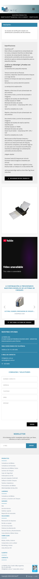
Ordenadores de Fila (7, 476)
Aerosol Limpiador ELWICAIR (10, 478)
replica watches (24, 123)
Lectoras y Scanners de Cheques (11, 499)
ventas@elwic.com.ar (8, 360)
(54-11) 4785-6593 (13, 350)
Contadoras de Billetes (8, 463)
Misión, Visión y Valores (8, 540)
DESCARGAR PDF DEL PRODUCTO (19, 178)
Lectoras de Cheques (8, 471)
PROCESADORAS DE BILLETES (10, 488)
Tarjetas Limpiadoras (8, 483)
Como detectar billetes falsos (10, 533)
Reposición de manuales (8, 513)
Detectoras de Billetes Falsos (10, 468)
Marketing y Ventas (7, 545)
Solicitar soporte (6, 511)
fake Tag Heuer (29, 170)
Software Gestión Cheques (9, 480)
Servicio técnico (6, 508)
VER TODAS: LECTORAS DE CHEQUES (20, 322)
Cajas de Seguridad (7, 473)
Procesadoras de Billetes (9, 485)
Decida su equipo (6, 523)
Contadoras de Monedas (9, 466)
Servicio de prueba (7, 526)
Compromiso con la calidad (9, 543)
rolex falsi (8, 172)
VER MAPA (6, 364)
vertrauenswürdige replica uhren (15, 170)
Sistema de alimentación (9, 528)
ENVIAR (32, 424)
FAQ (3, 506)
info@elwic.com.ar (7, 358)
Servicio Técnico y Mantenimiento (11, 531)
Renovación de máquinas (9, 521)
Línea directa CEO (7, 548)
